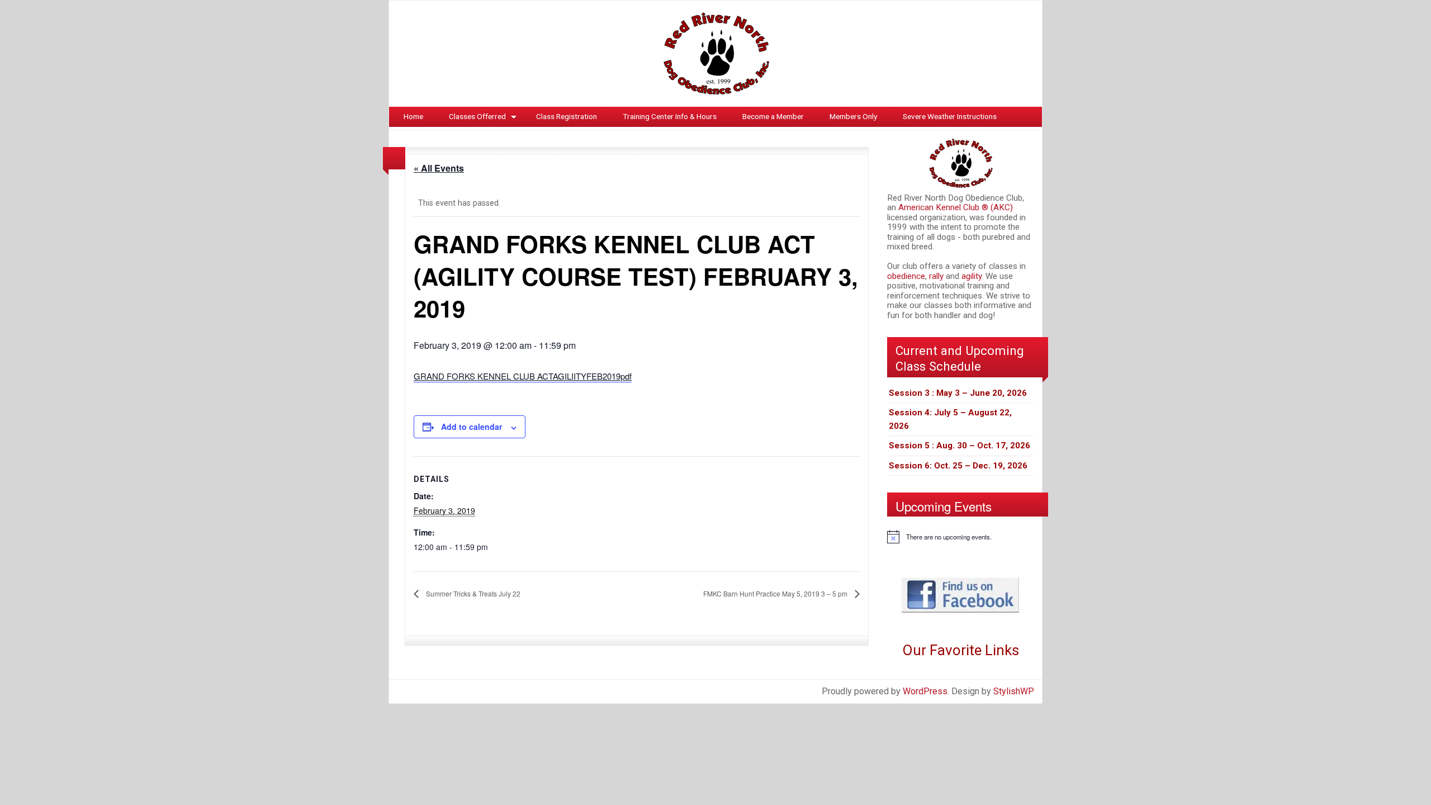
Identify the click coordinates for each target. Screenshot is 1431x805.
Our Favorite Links (960, 650)
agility (971, 276)
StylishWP (1013, 691)
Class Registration (566, 116)
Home (413, 116)
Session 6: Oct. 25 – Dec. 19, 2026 (958, 466)
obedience (906, 276)
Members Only (853, 116)
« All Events (439, 168)
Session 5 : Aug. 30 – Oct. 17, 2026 (959, 446)
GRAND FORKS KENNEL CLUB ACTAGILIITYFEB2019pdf (523, 376)
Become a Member (773, 116)
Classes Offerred (477, 116)
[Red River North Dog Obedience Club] (715, 53)
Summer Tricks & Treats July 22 (472, 593)
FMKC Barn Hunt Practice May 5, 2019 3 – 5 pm (776, 593)
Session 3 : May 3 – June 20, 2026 (958, 393)
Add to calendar (471, 426)
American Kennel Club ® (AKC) (955, 207)
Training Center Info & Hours (670, 116)
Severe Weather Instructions (950, 116)
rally (937, 276)
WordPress (925, 691)
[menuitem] (413, 117)
